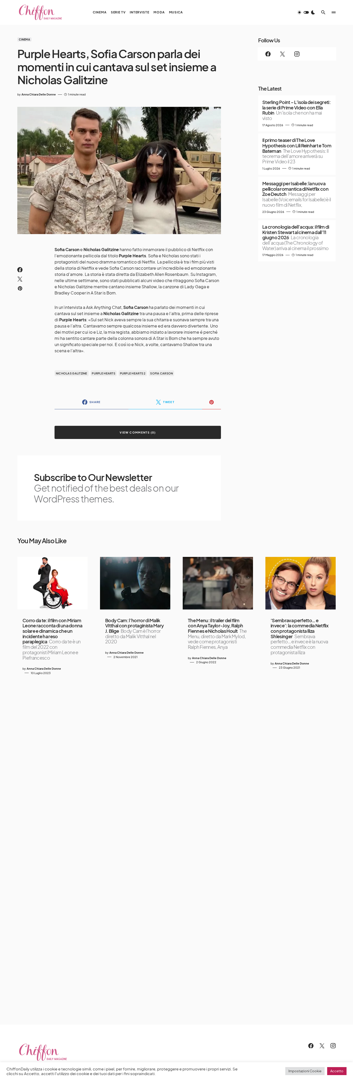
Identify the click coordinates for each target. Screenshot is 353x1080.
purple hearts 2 (133, 373)
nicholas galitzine (71, 373)
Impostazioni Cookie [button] (304, 1071)
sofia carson (161, 373)
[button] (306, 12)
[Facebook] (268, 54)
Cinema (24, 39)
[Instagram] (297, 54)
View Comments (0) (138, 432)
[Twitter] (282, 54)
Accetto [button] (336, 1071)
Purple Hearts (103, 373)
